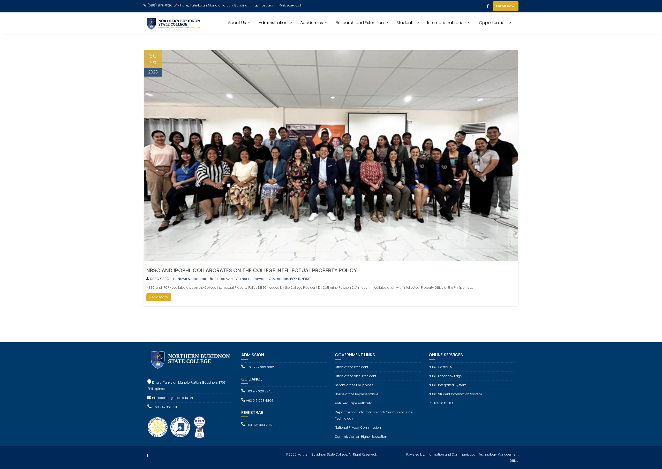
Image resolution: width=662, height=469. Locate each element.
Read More (158, 297)
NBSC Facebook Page (445, 376)
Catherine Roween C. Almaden (262, 278)
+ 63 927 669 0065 (260, 367)
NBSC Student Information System (455, 394)
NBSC (306, 278)
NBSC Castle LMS (442, 367)
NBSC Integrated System (448, 385)
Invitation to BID (441, 403)
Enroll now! (505, 6)
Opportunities (493, 23)
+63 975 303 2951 (259, 425)
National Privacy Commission (358, 427)
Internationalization (446, 23)
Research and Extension (360, 23)
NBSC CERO (159, 278)
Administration (273, 23)
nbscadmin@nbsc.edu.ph (280, 5)
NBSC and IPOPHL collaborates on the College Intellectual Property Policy (251, 270)
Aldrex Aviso (224, 278)
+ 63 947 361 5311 (164, 407)
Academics (311, 23)
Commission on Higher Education (361, 436)
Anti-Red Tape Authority (353, 403)
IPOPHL (294, 278)
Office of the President (351, 367)
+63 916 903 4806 (259, 400)
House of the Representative (356, 394)
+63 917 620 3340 (259, 391)
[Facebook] (488, 6)
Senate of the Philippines (354, 385)
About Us (237, 23)
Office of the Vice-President (355, 376)
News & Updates (192, 278)
